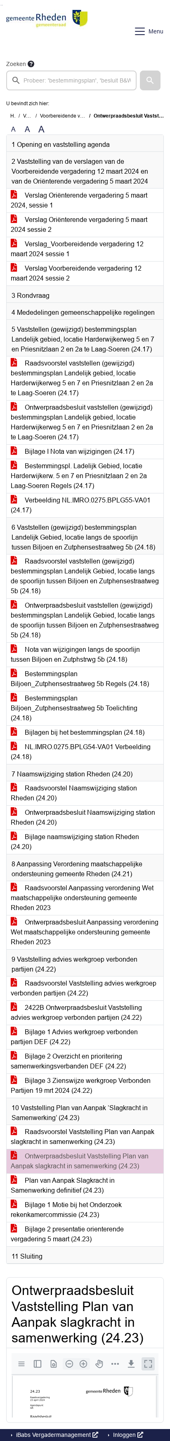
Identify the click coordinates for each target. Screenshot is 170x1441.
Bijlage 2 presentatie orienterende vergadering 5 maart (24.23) (67, 1234)
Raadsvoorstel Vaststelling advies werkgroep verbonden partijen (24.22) (83, 988)
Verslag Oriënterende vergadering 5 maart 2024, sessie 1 (79, 200)
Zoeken (16, 64)
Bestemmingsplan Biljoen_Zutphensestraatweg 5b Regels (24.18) (80, 678)
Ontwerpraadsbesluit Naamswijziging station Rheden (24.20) (83, 817)
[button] (150, 80)
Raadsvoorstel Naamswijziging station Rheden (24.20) (74, 793)
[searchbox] (71, 80)
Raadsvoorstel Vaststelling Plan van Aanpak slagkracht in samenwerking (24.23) (82, 1136)
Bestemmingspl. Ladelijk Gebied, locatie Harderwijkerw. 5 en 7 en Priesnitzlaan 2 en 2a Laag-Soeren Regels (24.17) (79, 475)
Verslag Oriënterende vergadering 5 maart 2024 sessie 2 (79, 224)
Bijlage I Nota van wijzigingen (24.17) (78, 451)
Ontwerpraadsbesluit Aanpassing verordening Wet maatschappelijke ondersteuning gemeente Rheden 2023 (84, 932)
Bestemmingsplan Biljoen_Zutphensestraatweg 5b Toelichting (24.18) (74, 708)
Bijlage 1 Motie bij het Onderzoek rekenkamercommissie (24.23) (66, 1209)
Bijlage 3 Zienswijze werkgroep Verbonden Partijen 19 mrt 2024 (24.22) (81, 1085)
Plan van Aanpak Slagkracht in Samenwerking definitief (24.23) (63, 1185)
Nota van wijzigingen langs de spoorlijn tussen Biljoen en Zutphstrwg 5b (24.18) (75, 654)
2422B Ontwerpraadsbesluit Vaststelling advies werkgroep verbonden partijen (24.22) (76, 1012)
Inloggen (124, 1435)
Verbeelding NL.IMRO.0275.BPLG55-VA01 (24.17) (81, 505)
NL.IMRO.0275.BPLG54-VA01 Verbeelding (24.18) (81, 751)
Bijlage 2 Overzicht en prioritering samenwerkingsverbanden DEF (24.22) (68, 1061)
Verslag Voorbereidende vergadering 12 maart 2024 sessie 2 (76, 273)
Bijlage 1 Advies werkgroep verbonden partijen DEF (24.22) (74, 1036)
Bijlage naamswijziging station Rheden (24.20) (75, 841)
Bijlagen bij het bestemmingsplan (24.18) (83, 732)
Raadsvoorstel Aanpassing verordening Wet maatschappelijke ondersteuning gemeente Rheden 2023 (82, 897)
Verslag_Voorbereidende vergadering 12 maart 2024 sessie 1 (77, 249)
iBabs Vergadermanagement (53, 1435)
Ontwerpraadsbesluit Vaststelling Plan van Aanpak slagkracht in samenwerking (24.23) (80, 1161)
